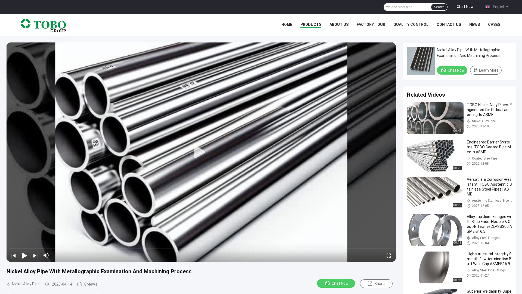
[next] (35, 255)
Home (286, 24)
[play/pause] (24, 255)
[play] (201, 152)
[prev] (13, 255)
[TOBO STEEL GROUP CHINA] (43, 25)
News (474, 24)
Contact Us (449, 24)
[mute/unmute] (46, 255)
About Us (339, 24)
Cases (494, 24)
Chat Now (465, 6)
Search (439, 7)
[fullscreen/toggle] (388, 255)
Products (310, 24)
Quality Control (410, 24)
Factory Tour (371, 24)
